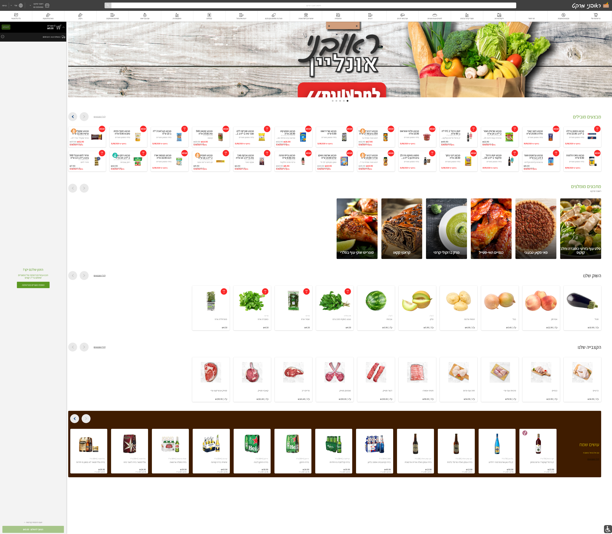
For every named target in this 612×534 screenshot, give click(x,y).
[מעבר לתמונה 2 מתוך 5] (344, 101)
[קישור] (340, 59)
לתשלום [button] (6, 27)
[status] (51, 26)
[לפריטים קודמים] (84, 116)
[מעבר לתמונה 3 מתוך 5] (340, 101)
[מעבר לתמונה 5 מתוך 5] (333, 101)
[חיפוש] (108, 5)
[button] (38, 5)
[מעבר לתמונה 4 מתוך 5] (336, 101)
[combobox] (310, 5)
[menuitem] (596, 16)
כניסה (4, 5)
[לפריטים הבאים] (72, 116)
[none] (582, 308)
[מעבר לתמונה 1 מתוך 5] (347, 101)
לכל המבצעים (100, 117)
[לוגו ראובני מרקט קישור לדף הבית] (591, 5)
